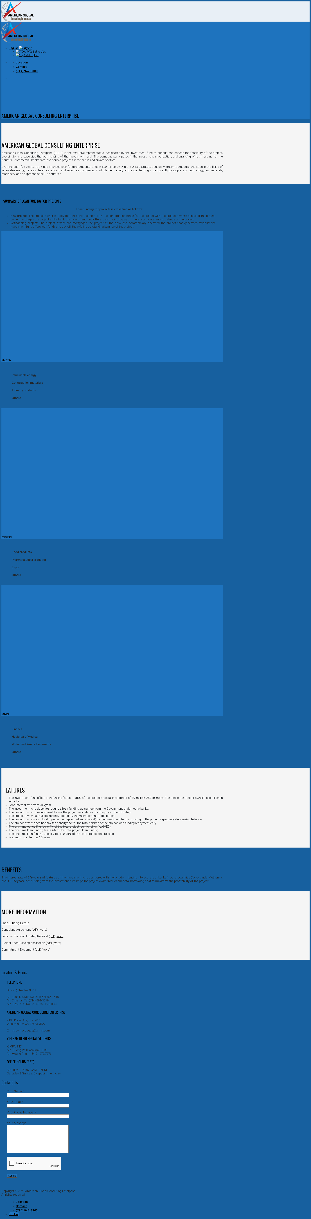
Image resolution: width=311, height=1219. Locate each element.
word (42, 929)
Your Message (16, 1123)
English (14, 48)
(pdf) (49, 943)
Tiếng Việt (39, 51)
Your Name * (15, 1091)
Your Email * (15, 1102)
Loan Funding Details (15, 923)
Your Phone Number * (21, 1112)
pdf (35, 929)
